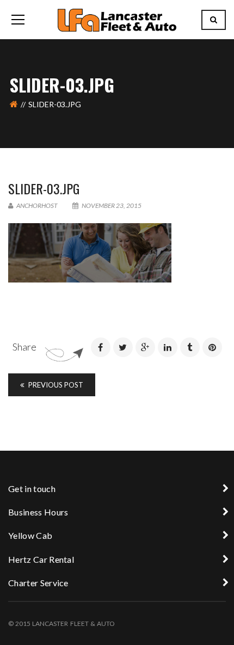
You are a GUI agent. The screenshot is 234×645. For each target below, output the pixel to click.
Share (24, 347)
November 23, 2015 (111, 205)
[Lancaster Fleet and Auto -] (117, 19)
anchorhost (36, 205)
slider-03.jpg (43, 188)
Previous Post (55, 384)
